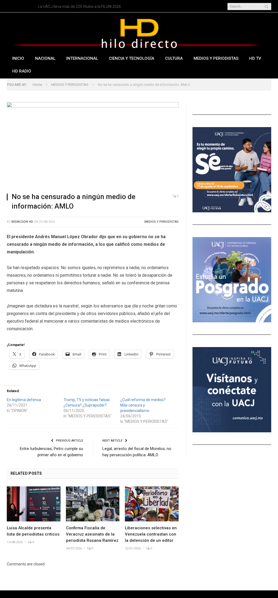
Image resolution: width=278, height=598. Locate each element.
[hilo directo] (139, 32)
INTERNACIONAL (82, 58)
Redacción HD (22, 222)
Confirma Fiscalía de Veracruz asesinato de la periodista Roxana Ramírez (92, 534)
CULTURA (174, 58)
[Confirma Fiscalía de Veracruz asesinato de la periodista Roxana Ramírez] (93, 503)
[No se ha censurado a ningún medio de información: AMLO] (93, 145)
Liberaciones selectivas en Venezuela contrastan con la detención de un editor (151, 534)
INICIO (18, 58)
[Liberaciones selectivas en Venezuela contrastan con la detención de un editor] (152, 503)
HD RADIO (21, 71)
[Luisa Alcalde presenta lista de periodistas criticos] (34, 503)
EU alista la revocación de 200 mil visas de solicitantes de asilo (90, 6)
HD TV (255, 58)
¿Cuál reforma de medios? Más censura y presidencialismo (143, 405)
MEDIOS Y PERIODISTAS (216, 58)
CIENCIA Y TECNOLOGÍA (131, 58)
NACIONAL (45, 58)
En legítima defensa (24, 400)
